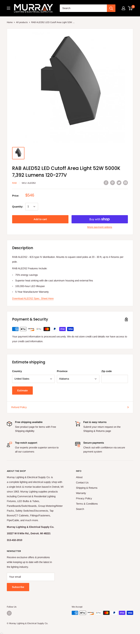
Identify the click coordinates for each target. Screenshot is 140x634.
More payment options (99, 227)
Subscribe (18, 587)
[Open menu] (8, 8)
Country (17, 371)
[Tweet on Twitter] (119, 182)
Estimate (22, 390)
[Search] (111, 8)
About (79, 477)
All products (22, 22)
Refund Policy (19, 407)
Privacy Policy (84, 498)
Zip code (106, 371)
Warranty (81, 493)
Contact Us (82, 482)
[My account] (123, 8)
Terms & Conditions (87, 503)
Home (10, 22)
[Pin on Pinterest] (112, 182)
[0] (130, 8)
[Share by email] (125, 182)
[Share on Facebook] (106, 182)
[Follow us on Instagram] (9, 613)
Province (62, 371)
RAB (14, 183)
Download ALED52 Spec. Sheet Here (33, 298)
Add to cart (40, 219)
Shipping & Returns (86, 487)
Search (80, 508)
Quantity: (17, 206)
